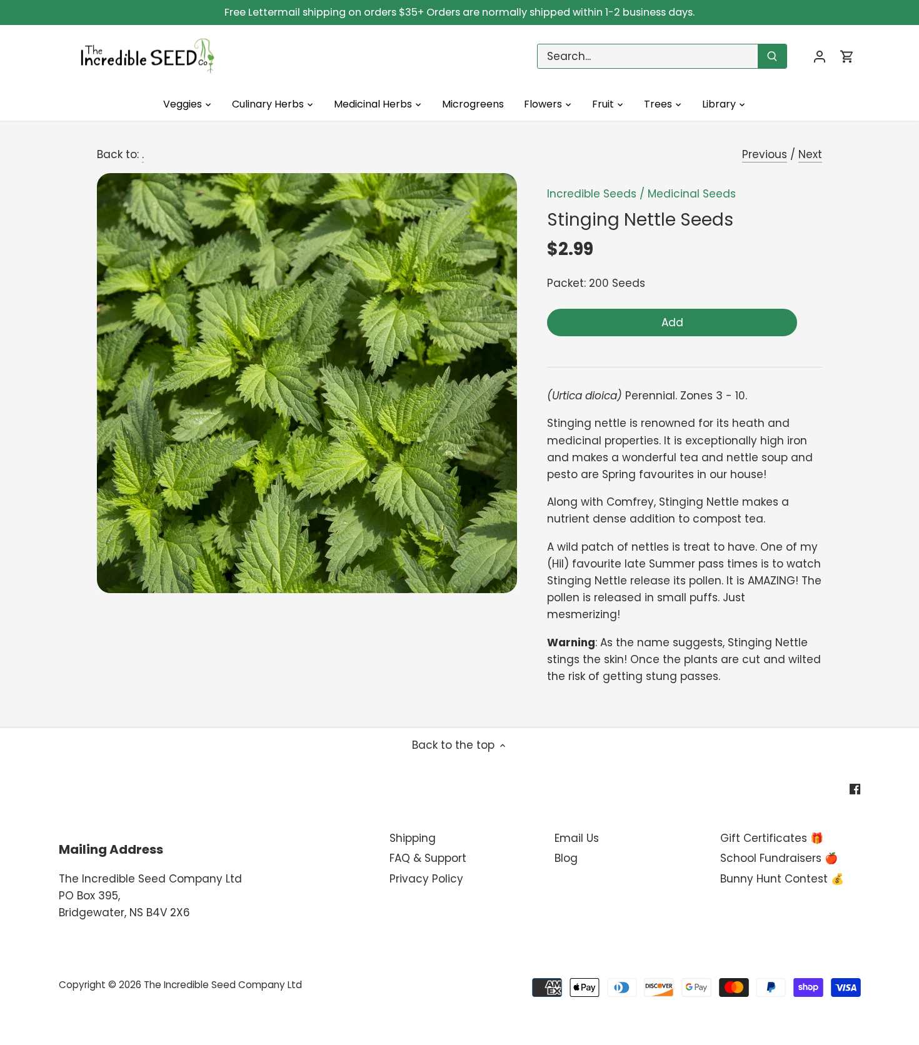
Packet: (566, 283)
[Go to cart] (847, 56)
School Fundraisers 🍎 (779, 858)
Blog (566, 858)
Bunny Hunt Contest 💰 (782, 878)
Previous (764, 154)
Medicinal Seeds (692, 193)
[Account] (819, 56)
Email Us (577, 838)
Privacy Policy (426, 878)
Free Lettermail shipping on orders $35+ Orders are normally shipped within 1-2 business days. (459, 12)
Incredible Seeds (591, 193)
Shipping (412, 838)
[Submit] (772, 56)
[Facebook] (855, 788)
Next (810, 154)
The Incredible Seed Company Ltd (223, 984)
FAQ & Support (427, 858)
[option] (307, 383)
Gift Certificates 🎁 (771, 838)
